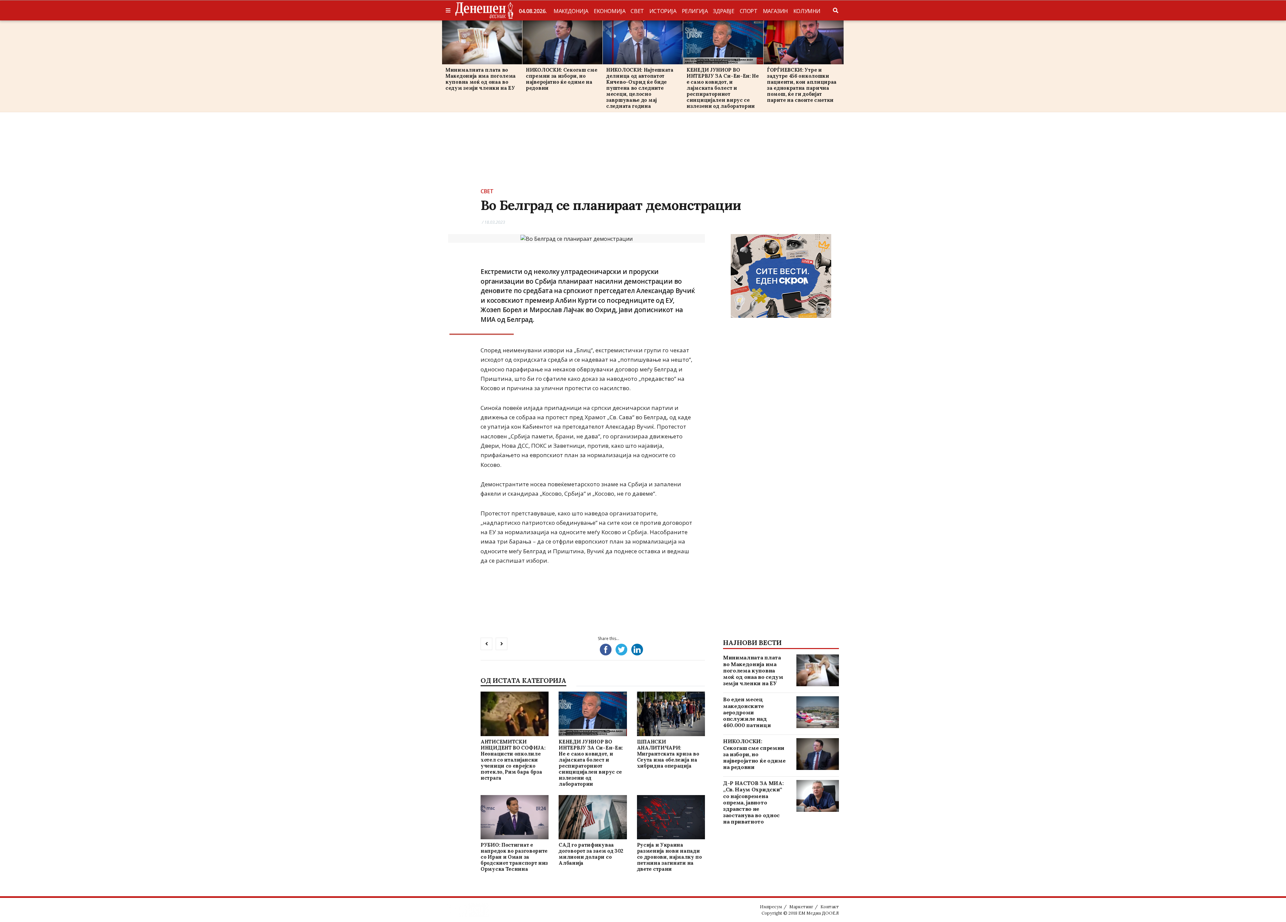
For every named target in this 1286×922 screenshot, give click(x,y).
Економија (609, 11)
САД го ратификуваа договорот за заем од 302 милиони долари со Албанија (591, 854)
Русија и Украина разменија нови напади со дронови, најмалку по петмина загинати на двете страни (669, 857)
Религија (695, 11)
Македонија (571, 11)
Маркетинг (801, 907)
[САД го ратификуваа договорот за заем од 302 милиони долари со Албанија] (593, 817)
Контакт (829, 907)
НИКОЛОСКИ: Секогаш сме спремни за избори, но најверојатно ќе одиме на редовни (561, 79)
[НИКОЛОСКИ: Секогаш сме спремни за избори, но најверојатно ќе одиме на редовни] (562, 42)
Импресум (771, 907)
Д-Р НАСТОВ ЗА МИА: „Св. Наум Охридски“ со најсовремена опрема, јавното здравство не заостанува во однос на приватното (753, 802)
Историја (662, 11)
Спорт (749, 11)
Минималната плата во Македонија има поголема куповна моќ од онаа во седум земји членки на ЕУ (480, 79)
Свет (637, 11)
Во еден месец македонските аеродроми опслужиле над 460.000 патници (747, 712)
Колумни (806, 11)
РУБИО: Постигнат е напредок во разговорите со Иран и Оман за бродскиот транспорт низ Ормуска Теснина (514, 857)
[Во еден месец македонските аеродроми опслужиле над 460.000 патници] (817, 712)
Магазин (775, 11)
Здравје (723, 11)
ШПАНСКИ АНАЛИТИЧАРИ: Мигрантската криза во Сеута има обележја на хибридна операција (668, 753)
